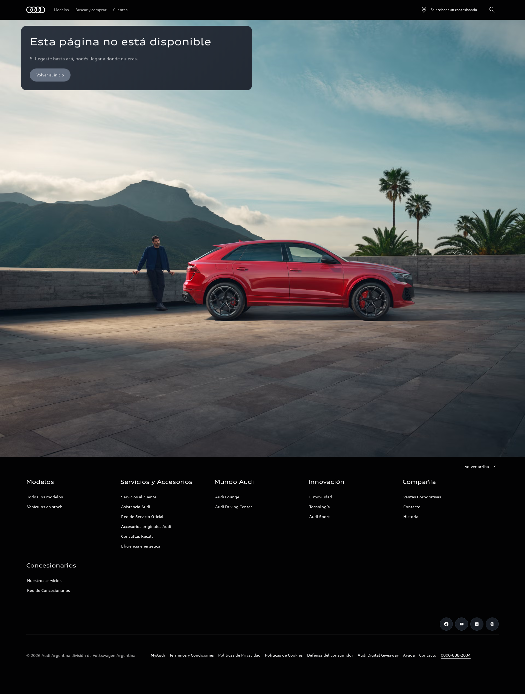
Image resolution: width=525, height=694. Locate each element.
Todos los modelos (45, 497)
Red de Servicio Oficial (142, 516)
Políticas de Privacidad (239, 655)
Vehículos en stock (44, 506)
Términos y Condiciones (191, 655)
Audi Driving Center (233, 506)
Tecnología (319, 506)
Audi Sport (319, 516)
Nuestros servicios (44, 580)
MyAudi (158, 655)
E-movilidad (320, 497)
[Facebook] (446, 624)
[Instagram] (492, 624)
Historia (410, 516)
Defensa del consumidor (330, 655)
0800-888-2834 (456, 655)
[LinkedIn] (476, 624)
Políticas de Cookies (284, 655)
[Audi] (35, 10)
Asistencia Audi (135, 506)
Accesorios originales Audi (146, 526)
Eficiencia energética (140, 546)
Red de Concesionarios (48, 590)
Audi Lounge (227, 497)
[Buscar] (492, 9)
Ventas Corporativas (422, 497)
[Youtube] (461, 624)
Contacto (412, 506)
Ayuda (409, 655)
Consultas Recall (137, 536)
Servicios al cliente (138, 497)
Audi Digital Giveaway (378, 655)
